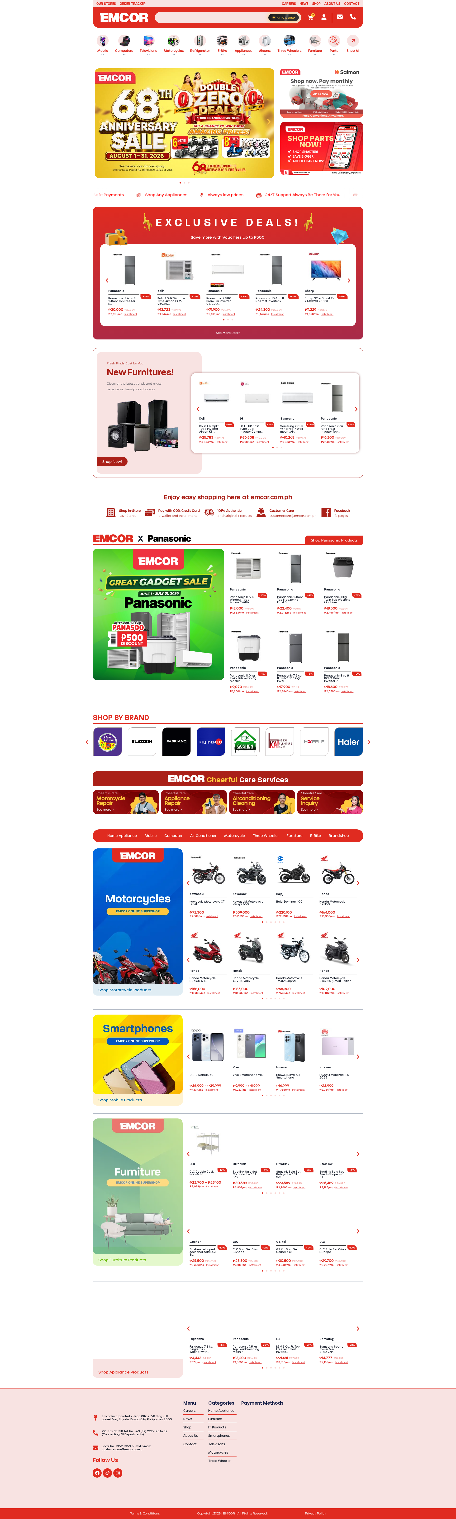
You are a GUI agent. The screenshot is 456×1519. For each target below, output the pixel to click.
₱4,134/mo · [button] (204, 1089)
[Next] (369, 741)
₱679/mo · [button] (203, 1362)
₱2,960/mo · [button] (290, 1187)
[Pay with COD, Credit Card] (150, 512)
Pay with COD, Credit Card (179, 510)
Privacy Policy (315, 1513)
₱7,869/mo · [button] (204, 916)
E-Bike (222, 50)
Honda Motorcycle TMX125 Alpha (289, 979)
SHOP (316, 3)
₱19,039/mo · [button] (248, 993)
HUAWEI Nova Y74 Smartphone (288, 1076)
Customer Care (282, 510)
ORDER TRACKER (133, 3)
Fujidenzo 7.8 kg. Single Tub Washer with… (201, 1349)
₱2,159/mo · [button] (333, 1362)
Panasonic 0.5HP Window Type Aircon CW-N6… (242, 599)
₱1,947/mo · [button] (171, 314)
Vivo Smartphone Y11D (248, 1074)
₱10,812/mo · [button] (334, 993)
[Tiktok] (107, 1472)
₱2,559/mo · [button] (338, 691)
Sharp (309, 291)
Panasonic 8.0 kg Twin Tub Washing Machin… (243, 678)
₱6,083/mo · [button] (294, 442)
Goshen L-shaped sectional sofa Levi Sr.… (203, 1252)
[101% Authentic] (209, 512)
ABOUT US (332, 3)
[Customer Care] (261, 512)
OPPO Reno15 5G (202, 1074)
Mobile (102, 50)
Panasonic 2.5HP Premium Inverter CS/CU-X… (218, 301)
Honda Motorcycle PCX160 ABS (203, 979)
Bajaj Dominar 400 (289, 901)
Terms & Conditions (145, 1513)
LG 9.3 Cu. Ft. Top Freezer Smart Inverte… (288, 1349)
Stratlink (239, 1164)
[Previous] (87, 741)
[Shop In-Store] (111, 512)
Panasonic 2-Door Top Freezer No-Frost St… (290, 599)
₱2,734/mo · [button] (333, 1089)
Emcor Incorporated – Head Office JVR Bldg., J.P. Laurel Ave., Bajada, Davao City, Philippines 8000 (137, 1418)
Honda (324, 894)
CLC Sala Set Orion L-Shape (332, 1250)
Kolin (161, 291)
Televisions (148, 50)
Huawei (281, 1067)
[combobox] (228, 17)
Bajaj (279, 894)
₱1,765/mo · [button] (290, 1089)
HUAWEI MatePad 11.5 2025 (334, 1076)
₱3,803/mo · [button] (247, 1187)
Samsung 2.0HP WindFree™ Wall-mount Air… (292, 429)
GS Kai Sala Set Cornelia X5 (287, 1250)
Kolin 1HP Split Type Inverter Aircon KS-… (208, 429)
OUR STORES (106, 3)
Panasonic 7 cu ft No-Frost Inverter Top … (332, 429)
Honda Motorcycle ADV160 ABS (246, 979)
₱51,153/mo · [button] (247, 916)
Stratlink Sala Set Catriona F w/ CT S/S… (245, 1174)
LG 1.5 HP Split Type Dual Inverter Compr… (251, 429)
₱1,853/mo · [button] (244, 612)
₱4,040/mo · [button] (290, 1265)
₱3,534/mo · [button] (213, 442)
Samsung (287, 419)
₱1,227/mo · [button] (247, 1089)
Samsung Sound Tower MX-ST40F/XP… (331, 1349)
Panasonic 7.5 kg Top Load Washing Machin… (246, 1349)
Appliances (243, 50)
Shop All (353, 50)
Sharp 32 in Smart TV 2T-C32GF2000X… (319, 299)
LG (241, 419)
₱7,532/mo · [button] (290, 993)
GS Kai (281, 1242)
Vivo (236, 1067)
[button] (100, 122)
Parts (334, 50)
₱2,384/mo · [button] (291, 691)
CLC (192, 1164)
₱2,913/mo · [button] (291, 612)
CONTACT (352, 3)
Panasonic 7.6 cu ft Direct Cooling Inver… (289, 678)
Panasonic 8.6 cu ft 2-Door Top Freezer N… (122, 301)
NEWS (304, 3)
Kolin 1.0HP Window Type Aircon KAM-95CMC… (171, 301)
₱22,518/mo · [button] (291, 916)
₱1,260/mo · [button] (244, 691)
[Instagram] (117, 1472)
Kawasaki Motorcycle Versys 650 (248, 903)
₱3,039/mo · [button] (204, 1186)
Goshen (195, 1242)
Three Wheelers (289, 50)
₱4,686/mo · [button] (254, 442)
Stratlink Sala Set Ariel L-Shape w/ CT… (331, 1174)
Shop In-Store (130, 510)
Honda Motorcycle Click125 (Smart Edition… (336, 979)
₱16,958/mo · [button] (334, 916)
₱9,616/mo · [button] (220, 314)
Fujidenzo (197, 1339)
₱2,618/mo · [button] (122, 314)
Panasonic (116, 291)
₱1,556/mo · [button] (319, 314)
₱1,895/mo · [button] (247, 1362)
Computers (124, 50)
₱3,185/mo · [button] (333, 1187)
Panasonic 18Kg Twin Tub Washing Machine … (337, 599)
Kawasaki (197, 894)
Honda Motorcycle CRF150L (332, 903)
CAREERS (289, 3)
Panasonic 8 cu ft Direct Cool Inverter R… (336, 678)
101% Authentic (230, 510)
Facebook (342, 510)
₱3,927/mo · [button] (333, 1265)
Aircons (265, 50)
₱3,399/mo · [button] (204, 1265)
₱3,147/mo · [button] (270, 314)
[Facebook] (326, 512)
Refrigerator (200, 50)
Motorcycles (174, 50)
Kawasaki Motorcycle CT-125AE (207, 903)
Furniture (315, 50)
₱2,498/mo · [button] (338, 612)
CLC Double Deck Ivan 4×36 (202, 1173)
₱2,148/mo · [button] (335, 442)
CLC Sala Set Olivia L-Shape (246, 1250)
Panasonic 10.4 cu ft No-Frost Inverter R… (270, 299)
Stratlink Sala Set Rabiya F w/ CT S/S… (288, 1174)
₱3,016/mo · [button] (290, 1362)
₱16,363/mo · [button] (205, 993)
